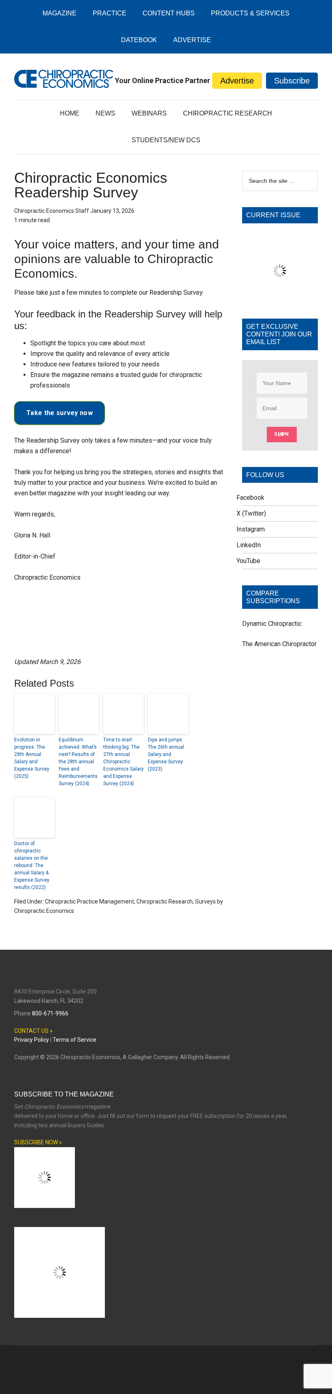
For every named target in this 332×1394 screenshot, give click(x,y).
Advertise (237, 80)
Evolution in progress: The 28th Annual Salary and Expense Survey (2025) (31, 758)
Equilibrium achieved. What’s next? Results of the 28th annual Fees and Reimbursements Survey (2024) (78, 761)
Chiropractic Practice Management (89, 901)
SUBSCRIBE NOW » (38, 1192)
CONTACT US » (33, 1080)
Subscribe (292, 80)
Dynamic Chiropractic (272, 670)
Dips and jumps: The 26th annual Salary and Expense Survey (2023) (166, 754)
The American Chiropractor (279, 690)
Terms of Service (74, 1090)
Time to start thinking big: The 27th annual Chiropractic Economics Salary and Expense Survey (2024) (123, 761)
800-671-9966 (50, 1063)
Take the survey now (59, 413)
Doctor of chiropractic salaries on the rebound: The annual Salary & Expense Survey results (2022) (31, 865)
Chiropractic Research (164, 901)
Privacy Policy (31, 1090)
